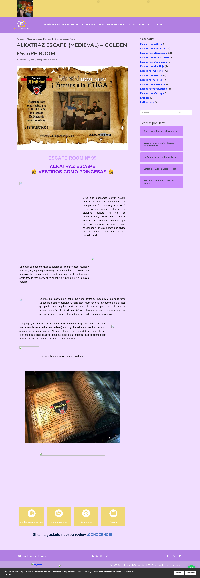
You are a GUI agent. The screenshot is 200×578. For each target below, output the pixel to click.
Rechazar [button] (191, 573)
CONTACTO (163, 24)
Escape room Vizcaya (152, 93)
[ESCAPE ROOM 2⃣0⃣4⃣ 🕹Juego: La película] (25, 8)
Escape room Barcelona (153, 53)
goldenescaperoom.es (31, 522)
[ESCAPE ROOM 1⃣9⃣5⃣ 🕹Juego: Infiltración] (175, 8)
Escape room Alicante (152, 48)
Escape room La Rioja (152, 66)
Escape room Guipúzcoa (153, 62)
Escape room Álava (151, 44)
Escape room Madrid (47, 59)
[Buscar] (180, 112)
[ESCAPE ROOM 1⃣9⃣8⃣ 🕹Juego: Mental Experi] (125, 8)
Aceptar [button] (179, 573)
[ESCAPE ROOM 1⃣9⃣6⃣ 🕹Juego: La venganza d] (158, 8)
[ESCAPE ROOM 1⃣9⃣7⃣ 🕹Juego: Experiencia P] (141, 8)
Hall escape (147, 102)
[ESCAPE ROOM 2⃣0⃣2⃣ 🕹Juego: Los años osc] (58, 8)
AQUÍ (90, 571)
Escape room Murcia (151, 75)
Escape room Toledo (152, 79)
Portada (20, 39)
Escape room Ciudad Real (154, 57)
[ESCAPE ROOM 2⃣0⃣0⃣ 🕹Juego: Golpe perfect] (91, 8)
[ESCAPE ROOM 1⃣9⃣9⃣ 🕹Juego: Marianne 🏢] (108, 8)
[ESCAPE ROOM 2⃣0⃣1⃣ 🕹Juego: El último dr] (75, 8)
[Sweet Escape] (21, 24)
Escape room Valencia (152, 84)
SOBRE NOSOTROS (93, 24)
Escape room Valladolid (153, 88)
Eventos (144, 97)
